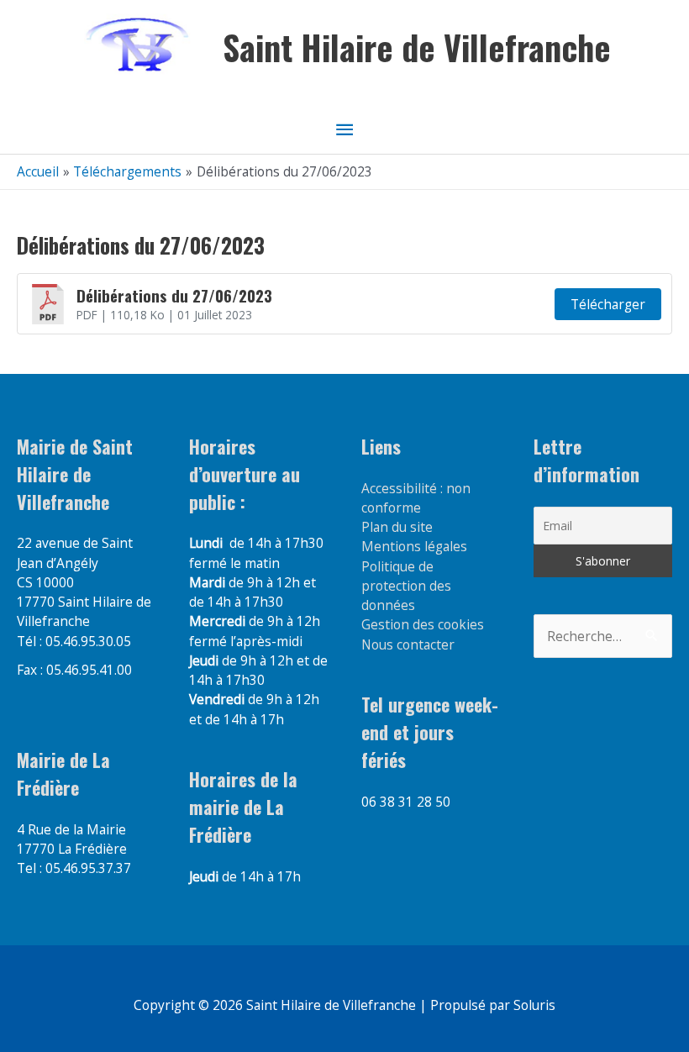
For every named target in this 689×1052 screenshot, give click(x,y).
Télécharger (608, 304)
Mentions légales (414, 546)
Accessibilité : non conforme (416, 498)
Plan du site (397, 527)
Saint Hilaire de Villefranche (417, 47)
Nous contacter (408, 644)
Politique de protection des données (406, 586)
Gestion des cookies (422, 624)
